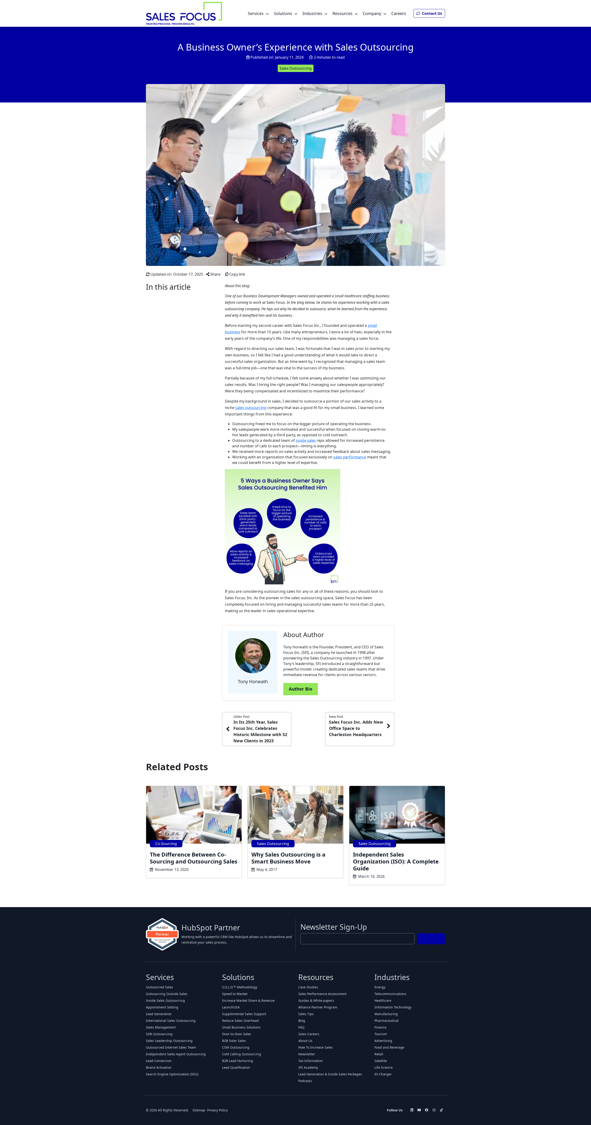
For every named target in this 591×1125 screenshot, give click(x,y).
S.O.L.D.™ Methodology (239, 987)
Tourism (380, 1034)
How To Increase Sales (315, 1047)
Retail (378, 1054)
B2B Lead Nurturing (237, 1061)
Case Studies (308, 987)
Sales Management (161, 1027)
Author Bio (300, 689)
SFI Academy (308, 1067)
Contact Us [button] (431, 13)
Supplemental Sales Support (244, 1014)
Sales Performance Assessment (322, 994)
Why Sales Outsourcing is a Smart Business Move (288, 858)
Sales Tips (306, 1014)
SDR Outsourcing (159, 1034)
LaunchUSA (231, 1007)
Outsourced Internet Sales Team (171, 1047)
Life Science (383, 1067)
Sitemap (199, 1110)
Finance (380, 1027)
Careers (398, 13)
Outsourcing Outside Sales (166, 994)
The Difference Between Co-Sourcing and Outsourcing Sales (193, 858)
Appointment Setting (162, 1007)
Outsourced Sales (159, 987)
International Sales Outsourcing (171, 1020)
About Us (305, 1040)
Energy (379, 987)
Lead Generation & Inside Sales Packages (330, 1074)
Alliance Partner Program (317, 1007)
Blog (301, 1020)
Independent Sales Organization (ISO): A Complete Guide (396, 861)
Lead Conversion (159, 1061)
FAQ (301, 1027)
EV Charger (383, 1074)
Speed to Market (234, 994)
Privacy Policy (217, 1110)
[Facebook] (426, 1110)
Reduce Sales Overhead (240, 1020)
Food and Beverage (389, 1047)
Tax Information (310, 1061)
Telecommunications (390, 994)
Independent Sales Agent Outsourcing (176, 1054)
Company (372, 13)
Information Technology (392, 1007)
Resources (342, 13)
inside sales (306, 440)
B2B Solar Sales (234, 1040)
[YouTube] (419, 1110)
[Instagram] (434, 1110)
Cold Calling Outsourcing (241, 1054)
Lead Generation (159, 1014)
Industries (312, 13)
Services (256, 13)
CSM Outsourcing (235, 1047)
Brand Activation (159, 1067)
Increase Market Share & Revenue (248, 1000)
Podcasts (305, 1081)
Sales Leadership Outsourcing (169, 1040)
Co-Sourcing (166, 843)
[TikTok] (441, 1110)
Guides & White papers (316, 1000)
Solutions (283, 13)
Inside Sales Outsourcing (165, 1000)
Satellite (380, 1061)
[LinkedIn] (412, 1110)
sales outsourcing (250, 407)
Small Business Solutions (241, 1027)
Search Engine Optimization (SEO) (172, 1074)
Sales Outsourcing (296, 68)
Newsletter (306, 1054)
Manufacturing (386, 1014)
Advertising (383, 1040)
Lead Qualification (236, 1067)
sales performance (349, 457)
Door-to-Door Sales (236, 1034)
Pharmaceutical (386, 1020)
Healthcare (382, 1000)
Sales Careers (308, 1034)
